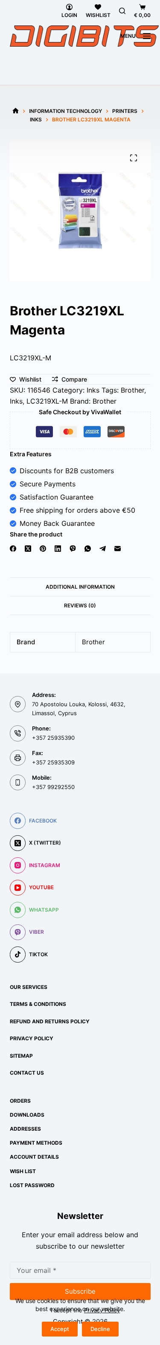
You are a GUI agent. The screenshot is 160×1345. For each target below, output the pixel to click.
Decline (100, 1328)
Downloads (27, 1115)
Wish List (23, 1171)
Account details (34, 1157)
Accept (59, 1328)
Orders (20, 1101)
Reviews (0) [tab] (80, 605)
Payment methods (36, 1143)
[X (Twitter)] (28, 548)
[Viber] (73, 548)
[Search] (122, 11)
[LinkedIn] (58, 548)
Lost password (32, 1185)
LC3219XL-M (47, 401)
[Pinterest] (43, 548)
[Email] (117, 548)
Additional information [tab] (80, 587)
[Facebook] (13, 548)
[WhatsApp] (87, 548)
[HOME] (15, 111)
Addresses (25, 1129)
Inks (93, 390)
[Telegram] (102, 548)
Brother (132, 390)
